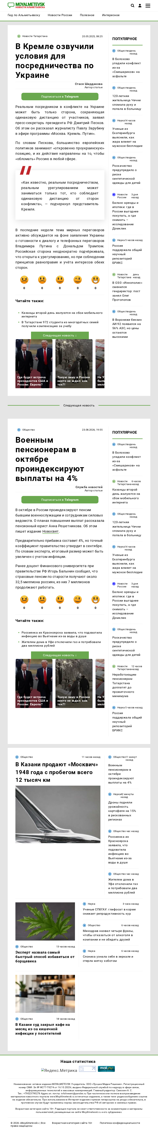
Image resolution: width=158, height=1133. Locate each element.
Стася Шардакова (89, 84)
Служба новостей (89, 487)
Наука (121, 120)
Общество (123, 50)
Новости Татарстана (34, 36)
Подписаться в (60, 96)
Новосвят (50, 531)
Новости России (122, 196)
